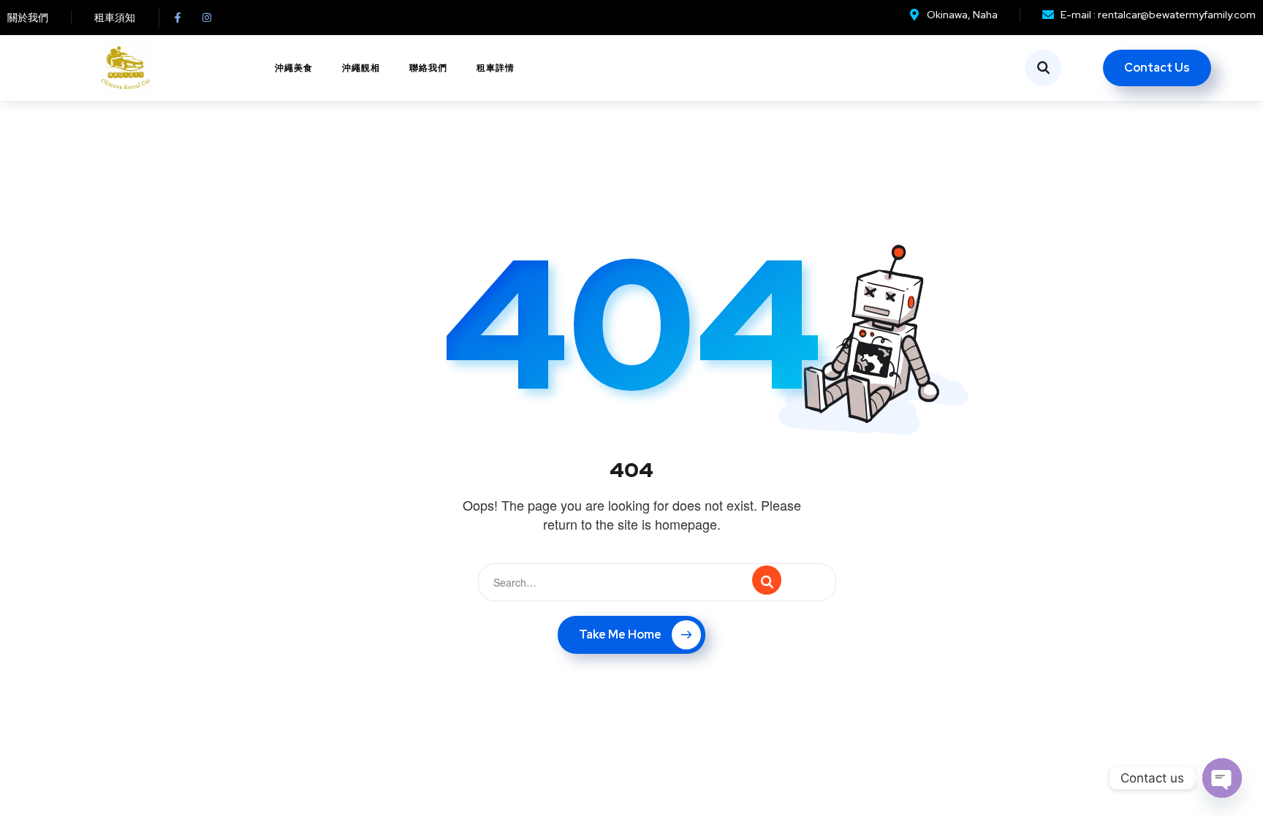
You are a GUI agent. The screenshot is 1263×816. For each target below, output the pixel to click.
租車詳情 (496, 68)
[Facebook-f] (177, 17)
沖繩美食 (294, 68)
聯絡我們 (428, 68)
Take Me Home (620, 634)
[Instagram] (207, 17)
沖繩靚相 (361, 68)
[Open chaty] (1222, 778)
